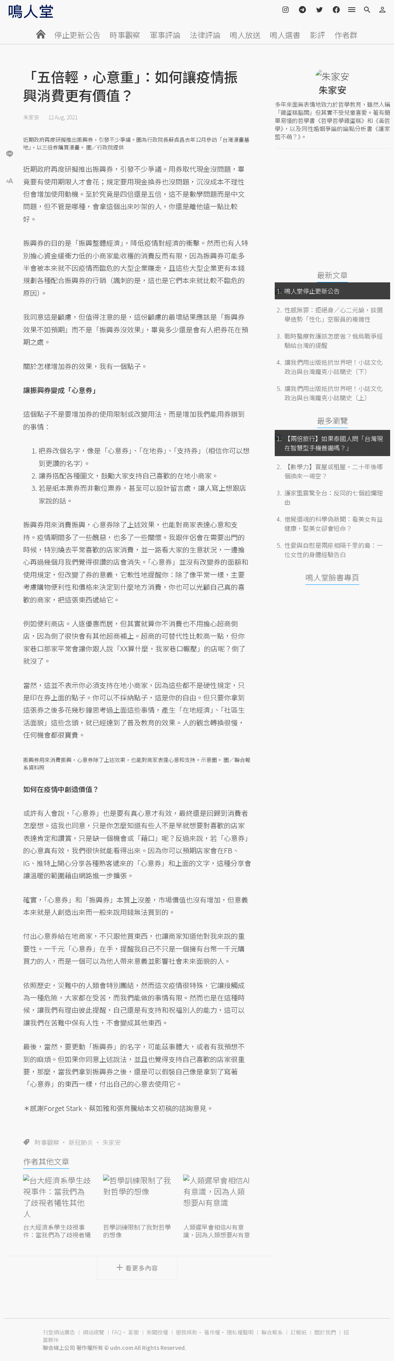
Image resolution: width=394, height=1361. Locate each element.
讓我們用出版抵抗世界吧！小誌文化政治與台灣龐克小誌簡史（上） (333, 393)
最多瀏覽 (332, 420)
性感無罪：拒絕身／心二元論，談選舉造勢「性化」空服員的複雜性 (333, 314)
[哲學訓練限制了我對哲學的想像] (137, 1198)
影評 (317, 34)
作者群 (345, 34)
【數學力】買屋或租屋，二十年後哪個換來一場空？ (333, 471)
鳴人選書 (285, 34)
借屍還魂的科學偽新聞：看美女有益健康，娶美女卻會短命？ (333, 523)
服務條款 (186, 1332)
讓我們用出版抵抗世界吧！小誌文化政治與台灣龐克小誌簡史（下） (333, 366)
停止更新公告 (77, 34)
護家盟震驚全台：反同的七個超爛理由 (333, 497)
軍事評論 (165, 34)
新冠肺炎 (80, 1142)
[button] (9, 180)
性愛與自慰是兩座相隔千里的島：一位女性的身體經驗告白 (333, 549)
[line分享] (9, 153)
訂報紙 (298, 1332)
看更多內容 (141, 1267)
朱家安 (31, 117)
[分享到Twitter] (9, 129)
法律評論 (205, 34)
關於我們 (325, 1332)
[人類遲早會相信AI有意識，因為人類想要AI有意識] (217, 1198)
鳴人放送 (245, 34)
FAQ (117, 1332)
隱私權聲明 (240, 1332)
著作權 (212, 1332)
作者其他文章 (46, 1161)
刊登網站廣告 (59, 1332)
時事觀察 (125, 34)
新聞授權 (157, 1332)
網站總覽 (93, 1332)
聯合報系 (272, 1332)
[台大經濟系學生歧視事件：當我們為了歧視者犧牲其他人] (57, 1198)
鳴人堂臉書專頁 (332, 577)
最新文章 (332, 274)
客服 (133, 1332)
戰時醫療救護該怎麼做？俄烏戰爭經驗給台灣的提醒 (333, 340)
